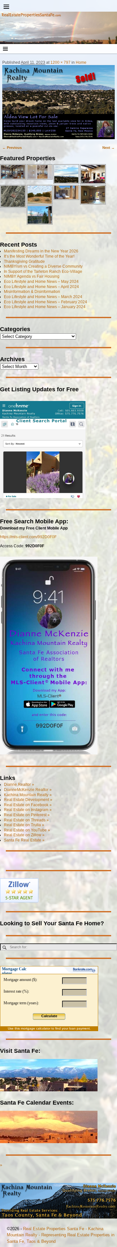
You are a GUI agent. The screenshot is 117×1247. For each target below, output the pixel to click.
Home (81, 62)
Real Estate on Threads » (26, 820)
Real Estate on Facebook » (28, 805)
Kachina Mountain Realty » (28, 795)
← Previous (12, 148)
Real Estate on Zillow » (24, 835)
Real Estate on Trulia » (24, 825)
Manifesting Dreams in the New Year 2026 (41, 251)
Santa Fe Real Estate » (24, 840)
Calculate (49, 1016)
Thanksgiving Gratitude (24, 261)
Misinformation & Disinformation (32, 291)
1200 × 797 (60, 62)
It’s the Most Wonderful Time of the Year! (39, 256)
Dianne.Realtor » (19, 784)
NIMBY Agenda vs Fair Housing (31, 276)
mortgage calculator (35, 1028)
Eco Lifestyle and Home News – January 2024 (44, 307)
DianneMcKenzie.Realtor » (28, 789)
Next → (108, 148)
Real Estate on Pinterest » (27, 815)
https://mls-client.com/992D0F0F (28, 537)
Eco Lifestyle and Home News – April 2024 (41, 286)
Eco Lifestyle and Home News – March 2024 (43, 297)
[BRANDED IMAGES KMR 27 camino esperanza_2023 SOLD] (58, 102)
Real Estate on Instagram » (28, 809)
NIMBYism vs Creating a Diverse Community (43, 266)
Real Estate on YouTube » (27, 830)
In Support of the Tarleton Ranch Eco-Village (43, 271)
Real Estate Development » (28, 799)
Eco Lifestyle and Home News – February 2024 (45, 302)
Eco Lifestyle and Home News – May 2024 (41, 281)
